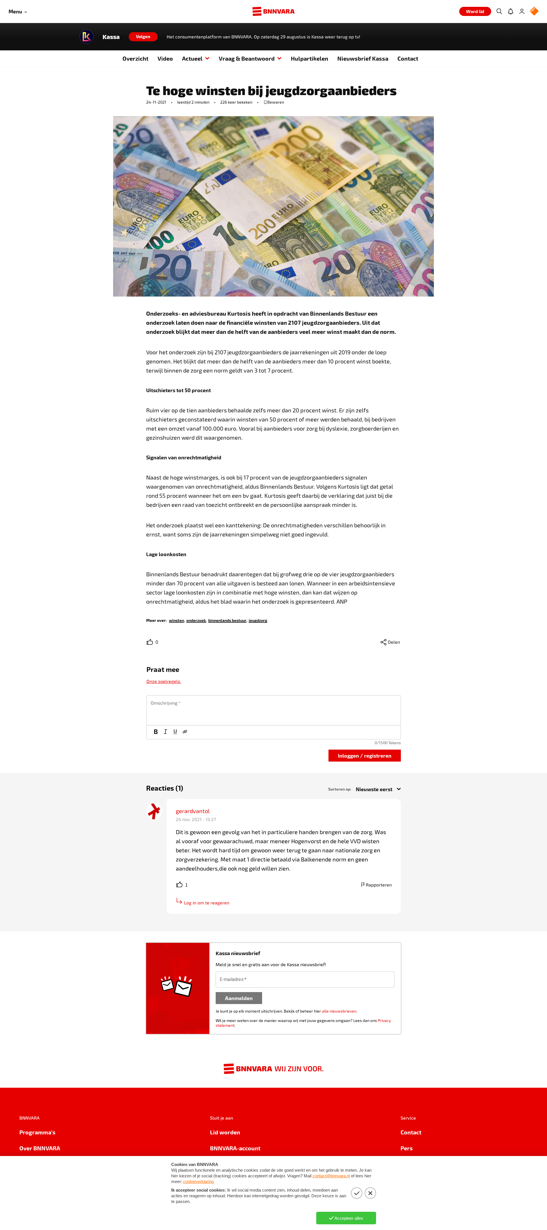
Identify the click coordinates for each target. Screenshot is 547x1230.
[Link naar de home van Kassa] (86, 37)
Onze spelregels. (163, 681)
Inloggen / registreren (364, 755)
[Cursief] (165, 732)
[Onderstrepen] (175, 732)
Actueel (192, 58)
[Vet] (155, 732)
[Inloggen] (522, 11)
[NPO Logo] (534, 11)
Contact (407, 58)
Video (165, 58)
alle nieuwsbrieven (339, 1011)
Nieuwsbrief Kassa (362, 58)
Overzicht (135, 58)
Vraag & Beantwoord (247, 58)
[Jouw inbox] (510, 11)
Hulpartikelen (309, 58)
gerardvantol (193, 810)
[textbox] (274, 710)
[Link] (184, 732)
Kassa (111, 36)
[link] (176, 620)
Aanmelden (239, 998)
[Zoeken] (499, 11)
